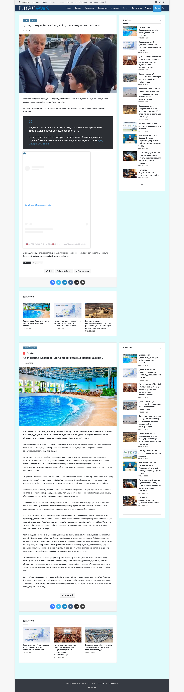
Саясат (78, 8)
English (52, 2)
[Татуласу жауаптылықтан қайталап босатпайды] (130, 173)
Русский (61, 2)
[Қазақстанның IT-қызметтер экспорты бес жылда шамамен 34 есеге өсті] (67, 310)
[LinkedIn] (64, 282)
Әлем (157, 8)
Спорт (125, 8)
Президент (83, 271)
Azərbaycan (71, 2)
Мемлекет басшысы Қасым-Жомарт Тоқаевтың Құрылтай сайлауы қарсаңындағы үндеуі (149, 140)
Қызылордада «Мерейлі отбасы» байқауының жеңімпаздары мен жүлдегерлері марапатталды (149, 62)
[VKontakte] (70, 282)
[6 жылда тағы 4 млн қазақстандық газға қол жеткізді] (130, 126)
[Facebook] (52, 282)
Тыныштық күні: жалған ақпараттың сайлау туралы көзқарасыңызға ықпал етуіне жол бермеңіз (149, 158)
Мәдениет (115, 8)
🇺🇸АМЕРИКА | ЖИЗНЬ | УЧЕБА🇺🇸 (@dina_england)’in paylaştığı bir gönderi (56, 244)
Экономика (89, 8)
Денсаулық (102, 8)
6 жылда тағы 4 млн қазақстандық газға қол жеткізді (149, 126)
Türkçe (44, 2)
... (142, 184)
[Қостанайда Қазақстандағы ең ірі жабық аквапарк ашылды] (36, 310)
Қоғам (68, 8)
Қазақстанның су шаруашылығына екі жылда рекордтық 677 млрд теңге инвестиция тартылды (149, 111)
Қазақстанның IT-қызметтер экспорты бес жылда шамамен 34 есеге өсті (67, 323)
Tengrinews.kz (38, 263)
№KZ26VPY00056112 (110, 683)
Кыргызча (94, 2)
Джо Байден (64, 271)
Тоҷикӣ (103, 2)
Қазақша (35, 2)
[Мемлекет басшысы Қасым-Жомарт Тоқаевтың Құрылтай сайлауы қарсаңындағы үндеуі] (130, 138)
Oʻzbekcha (83, 2)
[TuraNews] (34, 7)
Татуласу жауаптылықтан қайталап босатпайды (148, 172)
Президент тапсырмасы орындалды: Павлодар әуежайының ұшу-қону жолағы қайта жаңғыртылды (149, 94)
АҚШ (49, 271)
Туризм (148, 8)
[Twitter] (58, 282)
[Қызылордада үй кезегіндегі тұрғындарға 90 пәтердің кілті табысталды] (130, 77)
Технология (137, 8)
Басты (33, 20)
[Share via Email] (76, 282)
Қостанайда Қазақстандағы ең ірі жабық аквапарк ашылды (36, 323)
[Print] (82, 282)
